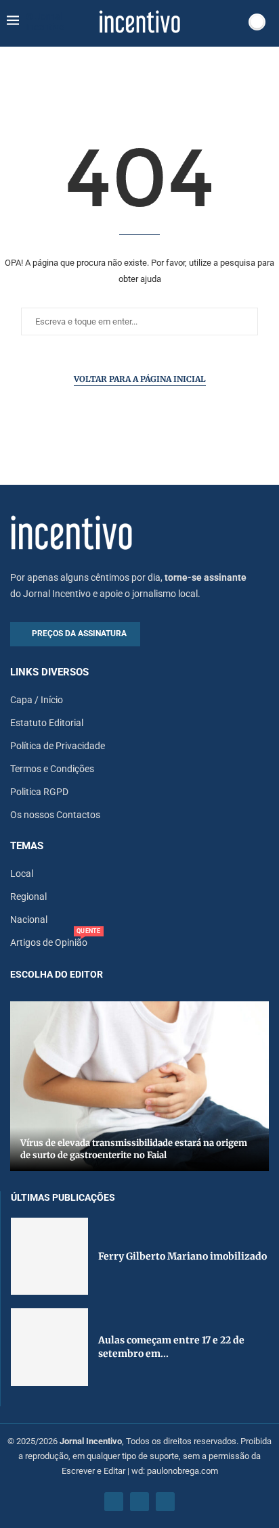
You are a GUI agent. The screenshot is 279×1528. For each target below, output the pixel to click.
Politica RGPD (39, 791)
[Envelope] (165, 1501)
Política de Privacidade (57, 745)
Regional (28, 896)
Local (21, 873)
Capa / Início (36, 700)
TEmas (26, 846)
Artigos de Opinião (48, 942)
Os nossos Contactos (55, 814)
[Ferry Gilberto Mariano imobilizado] (49, 1256)
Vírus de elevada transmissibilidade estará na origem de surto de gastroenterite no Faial (133, 1149)
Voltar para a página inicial (140, 379)
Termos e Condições (52, 768)
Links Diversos (49, 672)
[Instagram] (139, 1501)
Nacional (28, 919)
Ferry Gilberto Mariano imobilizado (182, 1256)
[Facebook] (113, 1501)
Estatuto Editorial (46, 722)
